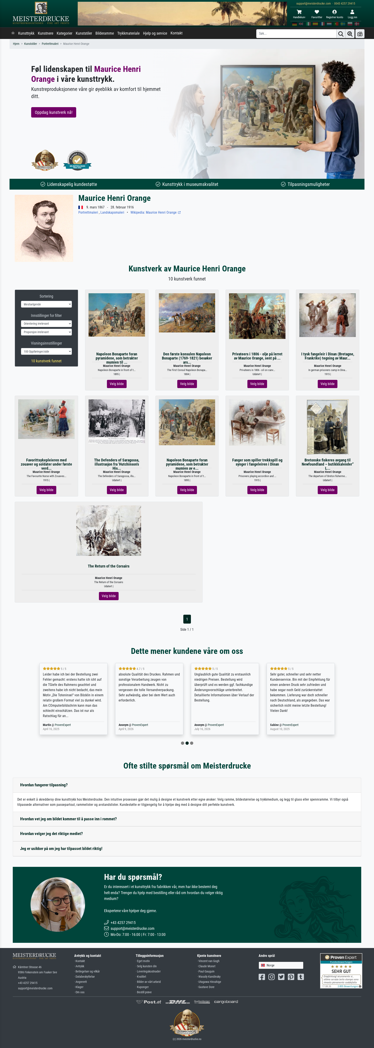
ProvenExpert (63, 725)
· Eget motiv (143, 961)
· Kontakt (79, 961)
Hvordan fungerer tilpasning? (44, 784)
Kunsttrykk (26, 33)
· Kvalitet (141, 977)
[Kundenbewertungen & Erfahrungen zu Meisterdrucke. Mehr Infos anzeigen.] (341, 970)
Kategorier (64, 33)
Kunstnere (45, 33)
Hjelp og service (155, 33)
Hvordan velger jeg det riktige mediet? (51, 833)
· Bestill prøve (144, 992)
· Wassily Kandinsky (209, 977)
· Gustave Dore (205, 987)
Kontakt (176, 33)
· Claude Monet (206, 966)
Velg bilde (117, 384)
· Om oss (79, 992)
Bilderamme (104, 33)
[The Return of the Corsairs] (108, 530)
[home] (13, 33)
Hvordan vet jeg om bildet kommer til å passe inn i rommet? (68, 818)
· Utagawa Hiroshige (209, 982)
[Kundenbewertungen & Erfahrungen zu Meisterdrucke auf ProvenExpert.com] (77, 160)
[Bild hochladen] (359, 33)
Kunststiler (84, 33)
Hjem (16, 44)
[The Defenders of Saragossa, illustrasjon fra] (117, 421)
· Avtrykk (79, 966)
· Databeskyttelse (84, 977)
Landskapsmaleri (112, 212)
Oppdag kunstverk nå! (54, 112)
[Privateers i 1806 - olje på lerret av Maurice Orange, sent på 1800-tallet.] (257, 316)
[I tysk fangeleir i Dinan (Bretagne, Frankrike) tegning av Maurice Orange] (327, 315)
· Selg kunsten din (146, 966)
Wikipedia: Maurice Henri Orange (154, 212)
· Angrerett (80, 982)
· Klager (78, 987)
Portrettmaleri (50, 44)
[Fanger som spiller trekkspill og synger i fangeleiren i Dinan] (257, 422)
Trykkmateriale (128, 33)
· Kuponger (142, 987)
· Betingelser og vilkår (87, 971)
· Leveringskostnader (148, 971)
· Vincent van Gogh (208, 961)
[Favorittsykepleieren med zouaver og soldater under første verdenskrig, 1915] (46, 419)
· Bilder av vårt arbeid (148, 982)
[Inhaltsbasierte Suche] (350, 33)
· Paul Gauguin (205, 971)
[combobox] (281, 965)
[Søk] (340, 33)
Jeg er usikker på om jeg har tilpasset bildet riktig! (61, 848)
